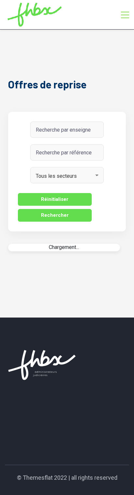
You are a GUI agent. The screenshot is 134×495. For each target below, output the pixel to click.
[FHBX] (34, 14)
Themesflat (38, 477)
